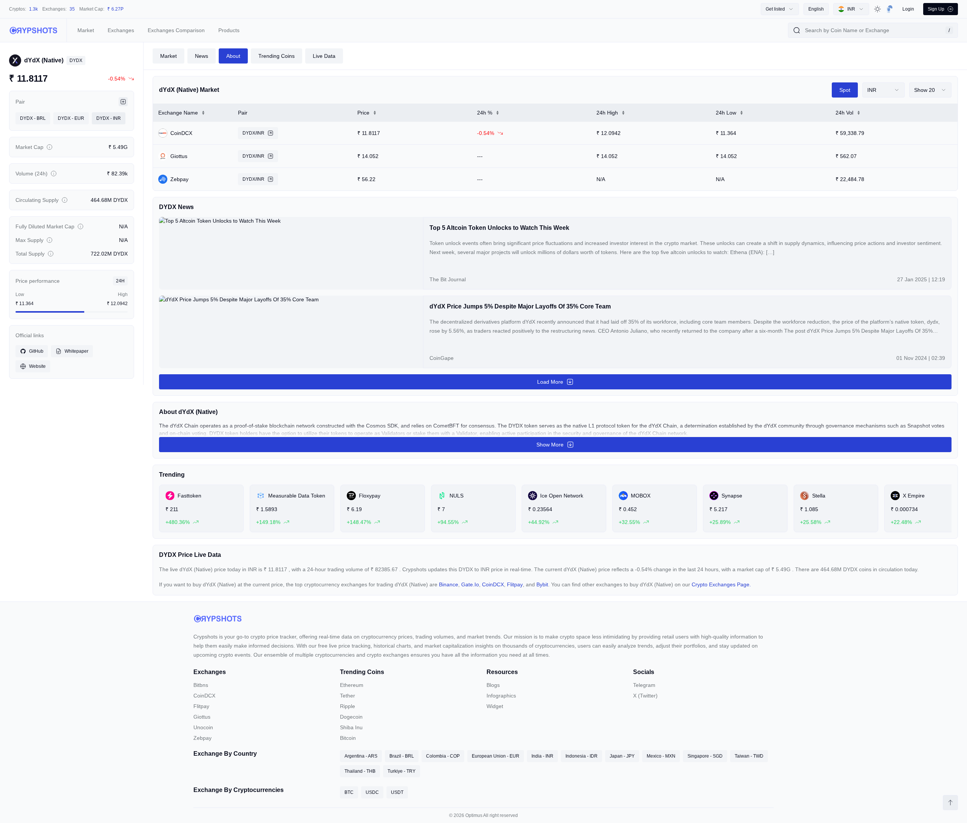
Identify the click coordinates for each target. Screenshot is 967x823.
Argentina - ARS (360, 756)
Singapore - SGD (705, 756)
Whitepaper (76, 351)
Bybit (542, 584)
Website (37, 366)
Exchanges (121, 30)
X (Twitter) (645, 696)
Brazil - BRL (401, 756)
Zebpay (202, 738)
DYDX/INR (253, 133)
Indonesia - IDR (581, 756)
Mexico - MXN (661, 756)
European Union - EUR (495, 756)
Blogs (493, 685)
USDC (372, 792)
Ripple (347, 706)
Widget (495, 706)
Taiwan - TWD (749, 756)
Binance (448, 584)
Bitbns (200, 685)
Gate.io (470, 584)
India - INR (542, 756)
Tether (347, 696)
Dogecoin (351, 717)
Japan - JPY (622, 756)
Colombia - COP (443, 756)
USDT (397, 792)
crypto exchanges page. (721, 584)
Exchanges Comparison (176, 30)
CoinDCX (493, 584)
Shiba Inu (351, 727)
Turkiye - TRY (402, 771)
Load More (550, 382)
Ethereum (351, 685)
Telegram (644, 685)
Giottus (201, 717)
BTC (349, 792)
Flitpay (515, 584)
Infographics (501, 696)
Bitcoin (348, 738)
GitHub (36, 351)
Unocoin (203, 727)
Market (85, 30)
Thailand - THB (359, 771)
